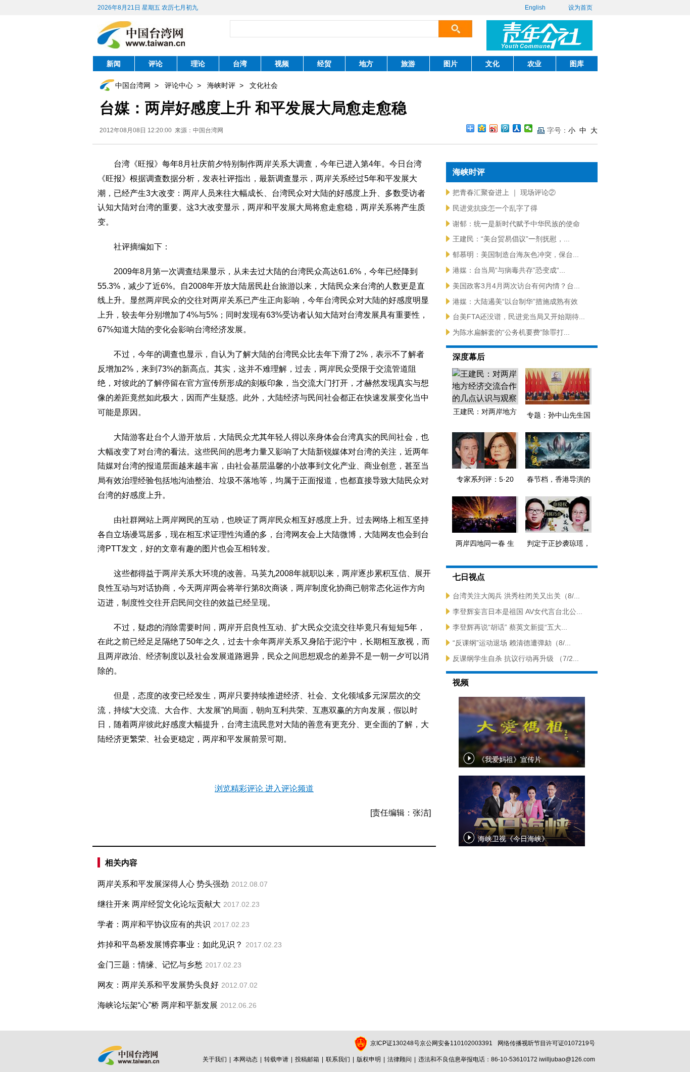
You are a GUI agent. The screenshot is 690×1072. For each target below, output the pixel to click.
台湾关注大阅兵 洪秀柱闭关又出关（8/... (516, 596)
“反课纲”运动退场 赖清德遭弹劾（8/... (512, 643)
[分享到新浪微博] (493, 128)
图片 (450, 64)
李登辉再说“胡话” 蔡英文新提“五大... (510, 627)
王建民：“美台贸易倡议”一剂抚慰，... (511, 239)
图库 (577, 64)
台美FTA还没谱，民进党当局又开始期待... (519, 317)
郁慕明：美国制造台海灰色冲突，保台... (516, 254)
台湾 (240, 64)
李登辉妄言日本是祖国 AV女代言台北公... (517, 611)
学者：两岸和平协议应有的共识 (154, 924)
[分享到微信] (528, 128)
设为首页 (580, 7)
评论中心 (179, 85)
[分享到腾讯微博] (505, 128)
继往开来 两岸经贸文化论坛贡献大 (159, 904)
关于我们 (215, 1059)
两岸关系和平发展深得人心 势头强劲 (163, 884)
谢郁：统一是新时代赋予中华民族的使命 (516, 224)
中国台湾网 (133, 85)
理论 (198, 64)
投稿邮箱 (307, 1059)
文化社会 (264, 85)
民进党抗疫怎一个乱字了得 (495, 208)
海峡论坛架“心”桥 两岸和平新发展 (157, 1005)
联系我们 (338, 1059)
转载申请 (276, 1059)
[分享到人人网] (517, 128)
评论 (156, 64)
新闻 (114, 64)
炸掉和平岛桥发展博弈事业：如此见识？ (170, 944)
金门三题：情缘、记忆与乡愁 (150, 964)
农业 (534, 64)
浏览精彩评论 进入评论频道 (264, 788)
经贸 (324, 64)
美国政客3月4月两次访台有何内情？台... (516, 286)
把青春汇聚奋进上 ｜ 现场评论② (504, 192)
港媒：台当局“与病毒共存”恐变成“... (509, 270)
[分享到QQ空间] (482, 128)
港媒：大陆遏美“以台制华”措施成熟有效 (515, 301)
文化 (492, 64)
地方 (366, 64)
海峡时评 (221, 85)
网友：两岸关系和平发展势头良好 (158, 985)
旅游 (408, 64)
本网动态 (245, 1059)
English (535, 7)
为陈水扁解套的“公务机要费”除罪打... (511, 332)
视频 (282, 64)
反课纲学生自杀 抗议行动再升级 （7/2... (516, 658)
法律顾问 (399, 1059)
